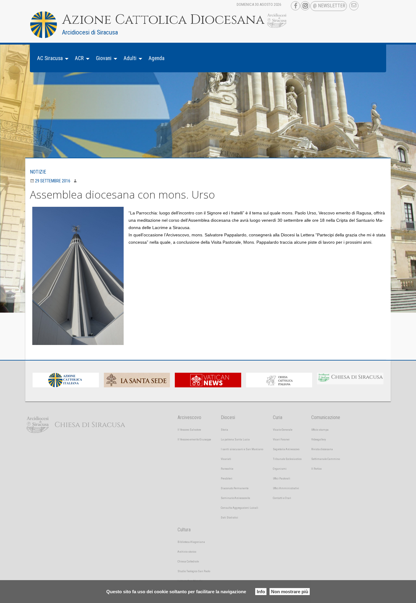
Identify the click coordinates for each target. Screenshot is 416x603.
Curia (277, 417)
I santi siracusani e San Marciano (242, 449)
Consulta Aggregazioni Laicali (239, 507)
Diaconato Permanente (235, 488)
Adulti (130, 58)
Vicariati (226, 459)
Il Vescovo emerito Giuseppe (194, 439)
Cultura (184, 530)
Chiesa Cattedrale (188, 561)
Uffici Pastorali (281, 478)
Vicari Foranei (281, 439)
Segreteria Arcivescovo (286, 449)
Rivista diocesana (322, 449)
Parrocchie (227, 468)
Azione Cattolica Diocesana (163, 20)
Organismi (280, 468)
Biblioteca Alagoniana (191, 542)
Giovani (103, 58)
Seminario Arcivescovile (235, 498)
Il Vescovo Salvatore (189, 429)
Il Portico (316, 468)
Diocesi (228, 417)
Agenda (156, 58)
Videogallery (318, 439)
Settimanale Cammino (325, 459)
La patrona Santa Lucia (235, 439)
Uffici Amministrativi (286, 488)
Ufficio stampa (320, 429)
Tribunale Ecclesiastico (287, 459)
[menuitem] (51, 58)
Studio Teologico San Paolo (194, 571)
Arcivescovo (189, 417)
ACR (79, 58)
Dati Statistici (229, 517)
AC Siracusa (50, 58)
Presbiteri (226, 478)
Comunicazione (325, 417)
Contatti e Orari (282, 498)
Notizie (38, 172)
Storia (224, 429)
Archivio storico (187, 551)
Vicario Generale (282, 429)
